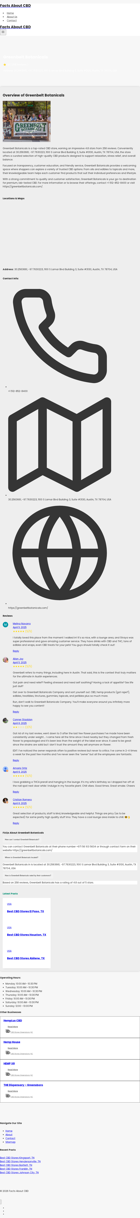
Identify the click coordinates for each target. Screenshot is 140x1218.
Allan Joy (18, 658)
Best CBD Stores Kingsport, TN (17, 1157)
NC (31, 1032)
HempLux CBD (13, 1020)
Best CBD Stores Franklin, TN (16, 1169)
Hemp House (12, 1042)
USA (9, 904)
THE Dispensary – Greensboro (23, 1085)
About (8, 1134)
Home (10, 13)
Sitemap (10, 1142)
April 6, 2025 (20, 723)
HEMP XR (9, 1063)
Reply (16, 651)
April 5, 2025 (20, 627)
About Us (12, 16)
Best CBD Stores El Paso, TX (25, 911)
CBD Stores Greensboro (20, 1032)
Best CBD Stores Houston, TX (26, 935)
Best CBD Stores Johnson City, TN (19, 1172)
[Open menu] (3, 32)
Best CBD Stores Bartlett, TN (16, 1165)
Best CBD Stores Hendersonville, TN (20, 1161)
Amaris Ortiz (20, 768)
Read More (14, 1027)
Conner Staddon (22, 719)
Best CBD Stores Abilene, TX (26, 958)
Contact (12, 20)
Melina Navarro (22, 623)
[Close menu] (1, 1202)
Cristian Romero (22, 799)
